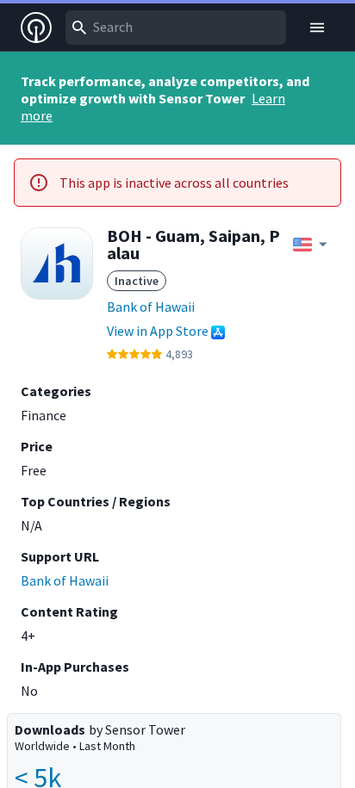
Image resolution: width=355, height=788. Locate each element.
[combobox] (175, 27)
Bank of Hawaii (151, 306)
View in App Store (158, 330)
